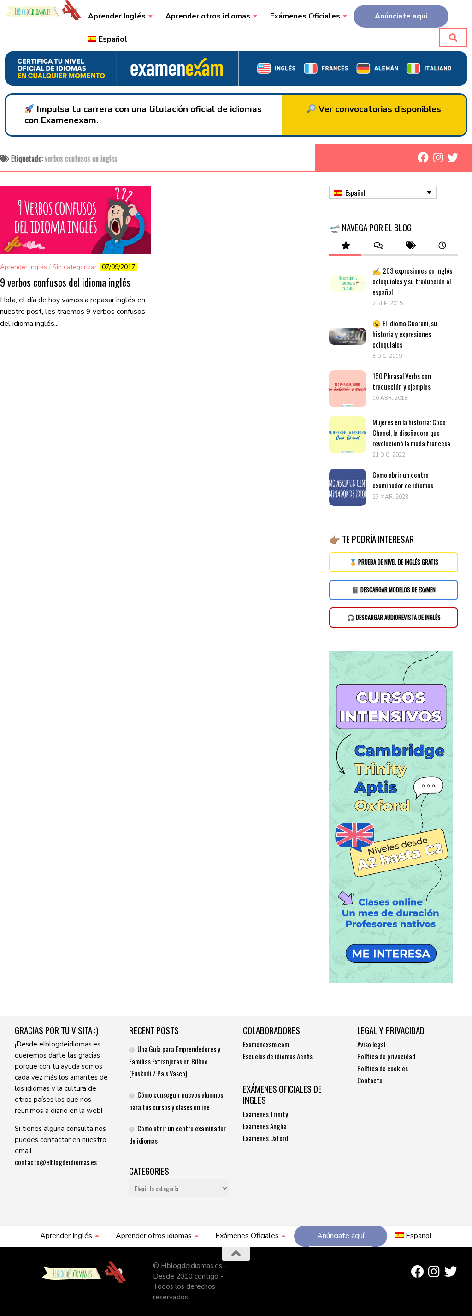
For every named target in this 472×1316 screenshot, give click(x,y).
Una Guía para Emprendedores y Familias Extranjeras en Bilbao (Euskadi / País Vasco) (174, 1061)
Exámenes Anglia (265, 1126)
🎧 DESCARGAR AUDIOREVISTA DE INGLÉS (394, 617)
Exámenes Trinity (265, 1114)
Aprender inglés (23, 267)
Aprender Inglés (117, 16)
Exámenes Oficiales (305, 16)
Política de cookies (382, 1068)
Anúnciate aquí (401, 16)
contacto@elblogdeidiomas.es (56, 1162)
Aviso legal (371, 1044)
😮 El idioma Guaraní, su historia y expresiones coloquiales (404, 333)
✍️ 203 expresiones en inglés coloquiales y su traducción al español (412, 281)
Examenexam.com (266, 1044)
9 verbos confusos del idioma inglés (65, 282)
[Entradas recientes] (442, 246)
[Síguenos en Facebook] (423, 157)
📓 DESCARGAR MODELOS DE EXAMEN (394, 589)
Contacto (370, 1080)
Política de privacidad (386, 1056)
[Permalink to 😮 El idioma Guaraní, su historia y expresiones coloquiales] (347, 336)
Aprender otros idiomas (207, 16)
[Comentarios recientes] (377, 246)
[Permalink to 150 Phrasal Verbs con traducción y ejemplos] (347, 388)
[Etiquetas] (410, 246)
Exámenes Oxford (265, 1138)
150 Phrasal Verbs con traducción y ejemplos (401, 381)
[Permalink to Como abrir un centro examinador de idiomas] (347, 487)
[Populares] (345, 246)
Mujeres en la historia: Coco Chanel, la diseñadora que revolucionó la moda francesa (412, 432)
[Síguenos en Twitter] (452, 157)
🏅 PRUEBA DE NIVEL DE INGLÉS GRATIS (393, 562)
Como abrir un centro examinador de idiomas (402, 479)
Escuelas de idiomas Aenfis (278, 1056)
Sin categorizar (75, 267)
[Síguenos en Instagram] (437, 157)
